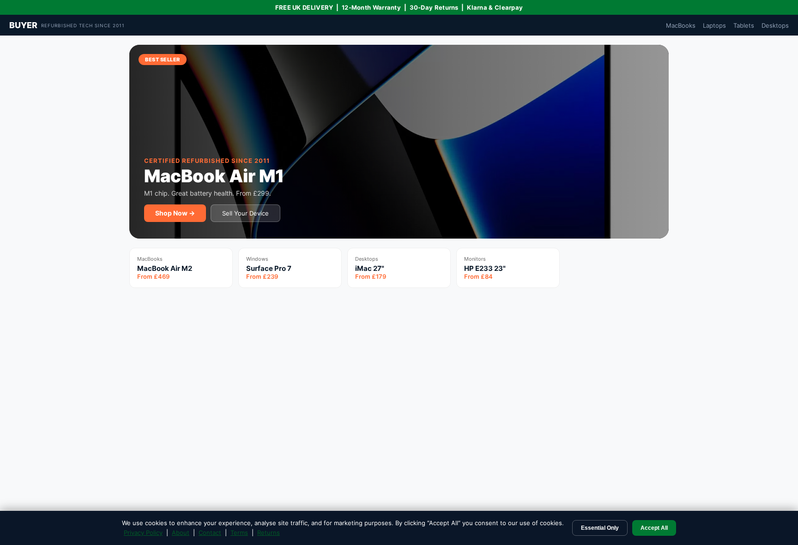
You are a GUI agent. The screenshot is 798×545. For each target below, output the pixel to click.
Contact (210, 532)
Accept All (654, 528)
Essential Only (600, 528)
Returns (268, 532)
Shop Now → (175, 213)
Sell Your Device (245, 213)
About (180, 532)
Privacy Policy (143, 532)
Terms (239, 532)
